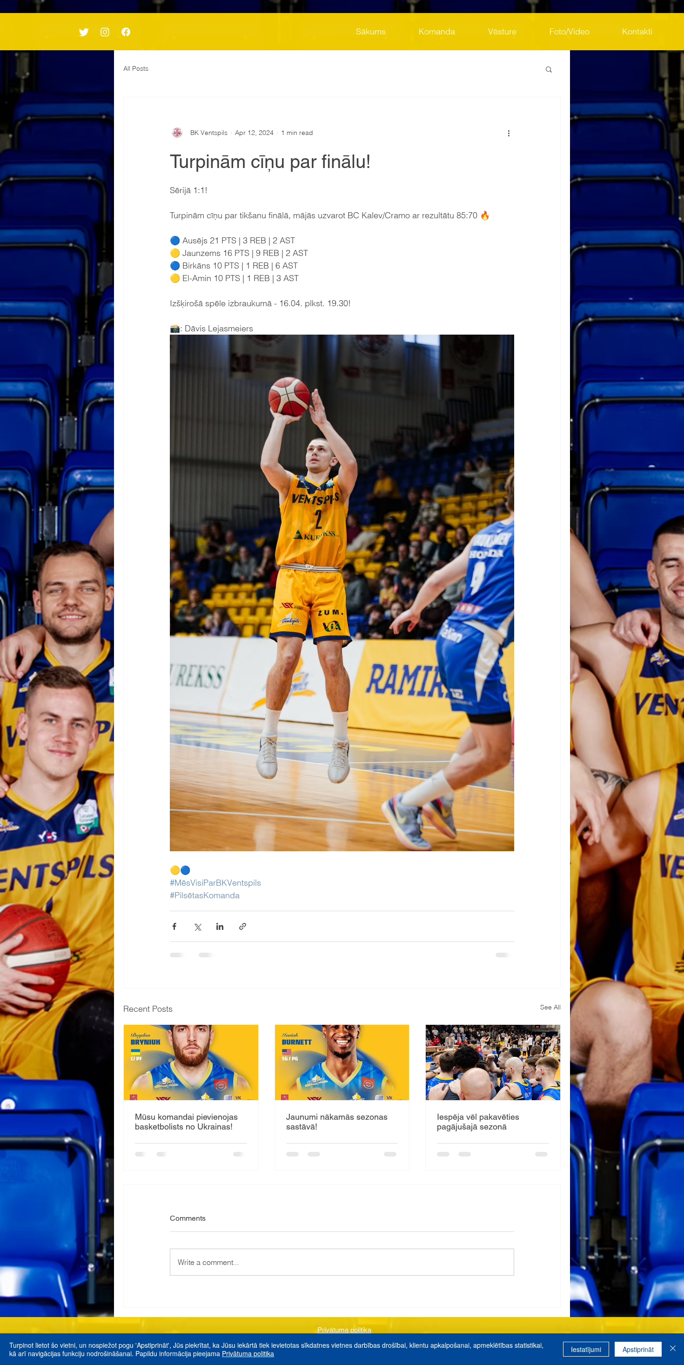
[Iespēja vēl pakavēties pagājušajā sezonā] (493, 1062)
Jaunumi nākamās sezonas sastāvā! (337, 1121)
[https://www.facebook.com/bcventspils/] (126, 32)
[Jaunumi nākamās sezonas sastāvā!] (342, 1062)
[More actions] (508, 132)
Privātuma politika (248, 1353)
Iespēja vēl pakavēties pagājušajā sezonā (478, 1121)
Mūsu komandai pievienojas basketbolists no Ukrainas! (186, 1121)
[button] (548, 69)
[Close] (672, 1349)
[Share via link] (242, 926)
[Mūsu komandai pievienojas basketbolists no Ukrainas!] (191, 1062)
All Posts (135, 68)
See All (550, 1007)
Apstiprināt (638, 1349)
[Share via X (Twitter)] (197, 926)
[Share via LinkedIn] (219, 926)
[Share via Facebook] (174, 926)
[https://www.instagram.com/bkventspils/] (105, 32)
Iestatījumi (586, 1349)
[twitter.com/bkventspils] (84, 32)
